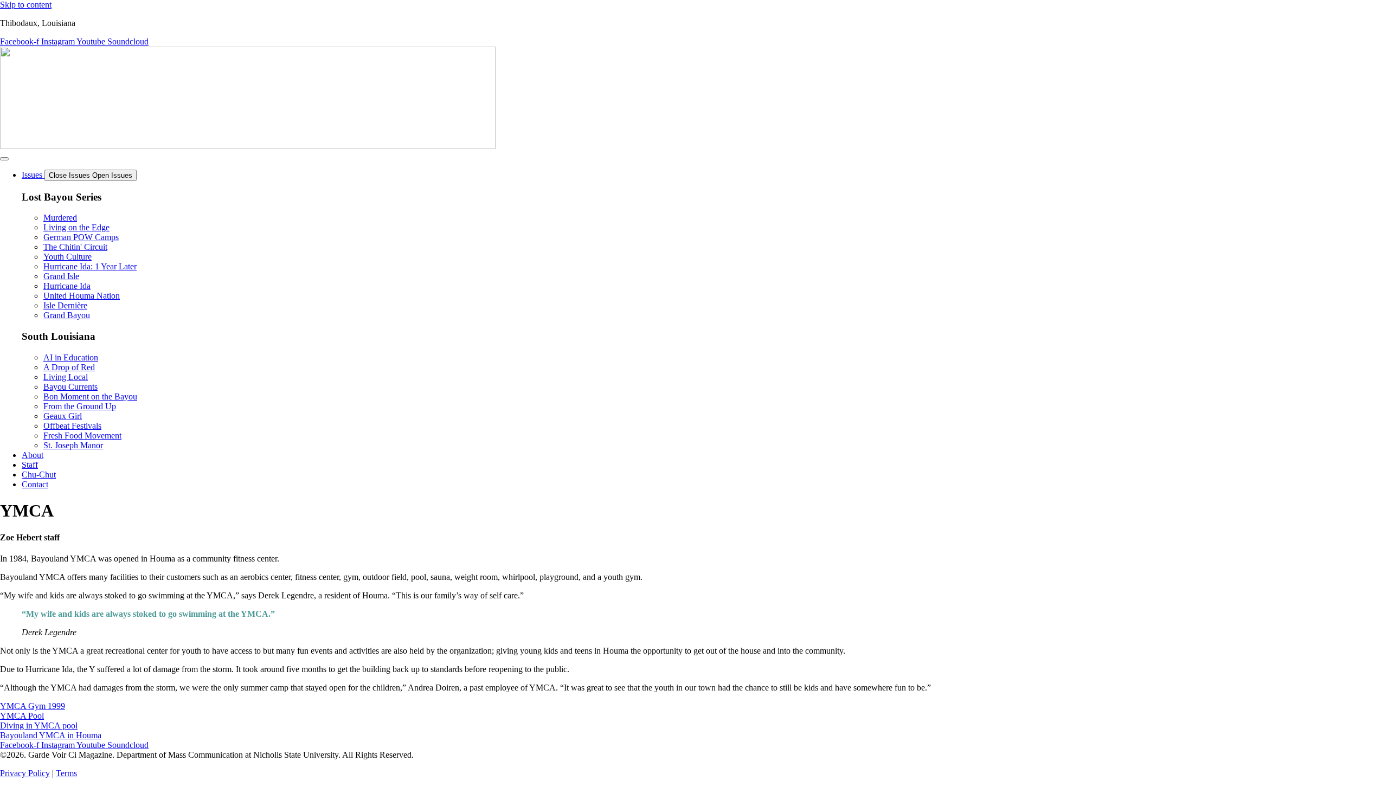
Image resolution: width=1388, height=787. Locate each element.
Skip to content (26, 4)
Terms (66, 773)
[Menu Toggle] (4, 158)
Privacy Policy (25, 773)
